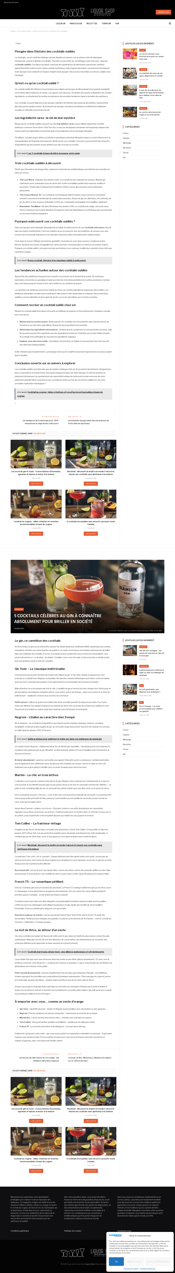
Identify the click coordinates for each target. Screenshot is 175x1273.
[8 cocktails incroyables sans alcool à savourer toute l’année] (90, 504)
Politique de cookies (131, 1269)
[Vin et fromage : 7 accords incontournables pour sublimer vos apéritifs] (130, 706)
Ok (116, 1261)
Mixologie (76, 23)
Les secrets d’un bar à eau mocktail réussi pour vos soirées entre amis (151, 57)
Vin (117, 23)
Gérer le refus (134, 1261)
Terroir (106, 23)
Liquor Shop (90, 1264)
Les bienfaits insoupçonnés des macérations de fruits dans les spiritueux (88, 422)
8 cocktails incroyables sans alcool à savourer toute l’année (91, 523)
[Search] (169, 23)
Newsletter (163, 12)
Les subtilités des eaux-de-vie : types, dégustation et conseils (151, 74)
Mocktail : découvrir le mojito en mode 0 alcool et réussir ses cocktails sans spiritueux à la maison (90, 473)
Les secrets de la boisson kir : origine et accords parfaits (150, 113)
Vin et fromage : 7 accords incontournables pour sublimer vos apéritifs (151, 709)
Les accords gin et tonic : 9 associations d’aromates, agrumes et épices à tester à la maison (36, 473)
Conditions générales (147, 1269)
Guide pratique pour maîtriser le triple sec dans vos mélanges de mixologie (151, 673)
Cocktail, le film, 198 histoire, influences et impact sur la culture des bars (89, 1059)
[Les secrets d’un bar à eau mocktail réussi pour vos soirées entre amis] (130, 54)
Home (13, 31)
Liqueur (60, 23)
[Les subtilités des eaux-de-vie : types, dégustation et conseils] (130, 73)
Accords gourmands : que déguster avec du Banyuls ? (149, 690)
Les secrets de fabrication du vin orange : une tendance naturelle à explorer (39, 1059)
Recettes (92, 23)
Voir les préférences (158, 1261)
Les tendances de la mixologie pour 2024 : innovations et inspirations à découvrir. (41, 422)
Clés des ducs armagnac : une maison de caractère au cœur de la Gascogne (151, 653)
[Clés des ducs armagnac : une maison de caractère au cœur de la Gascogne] (130, 650)
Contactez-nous (124, 1231)
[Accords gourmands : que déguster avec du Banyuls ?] (130, 689)
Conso (142, 50)
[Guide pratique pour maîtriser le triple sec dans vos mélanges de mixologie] (130, 670)
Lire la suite (36, 484)
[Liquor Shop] (87, 12)
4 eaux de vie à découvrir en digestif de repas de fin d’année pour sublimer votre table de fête (151, 94)
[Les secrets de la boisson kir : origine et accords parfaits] (130, 112)
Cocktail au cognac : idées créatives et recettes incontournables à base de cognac (36, 523)
